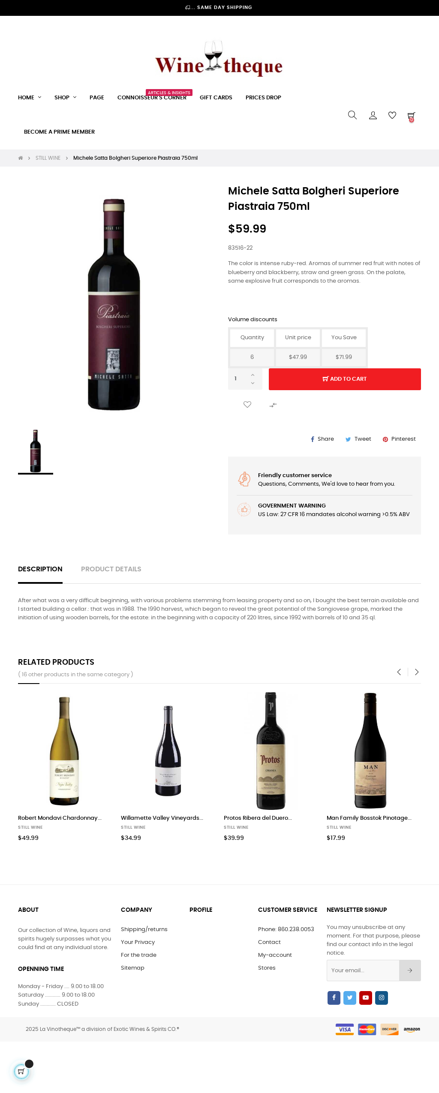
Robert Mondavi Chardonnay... (60, 818)
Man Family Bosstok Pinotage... (369, 818)
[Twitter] (349, 998)
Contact (269, 942)
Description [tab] (40, 569)
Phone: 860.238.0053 (286, 929)
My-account (275, 955)
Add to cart (348, 379)
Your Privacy (138, 942)
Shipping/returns (144, 929)
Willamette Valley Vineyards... (162, 818)
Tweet (363, 439)
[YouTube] (365, 998)
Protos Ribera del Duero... (258, 818)
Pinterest (403, 439)
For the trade (138, 955)
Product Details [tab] (111, 569)
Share (326, 439)
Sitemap (132, 968)
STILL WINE (30, 827)
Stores (267, 968)
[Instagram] (381, 998)
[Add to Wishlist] (247, 405)
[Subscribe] (410, 970)
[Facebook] (334, 998)
